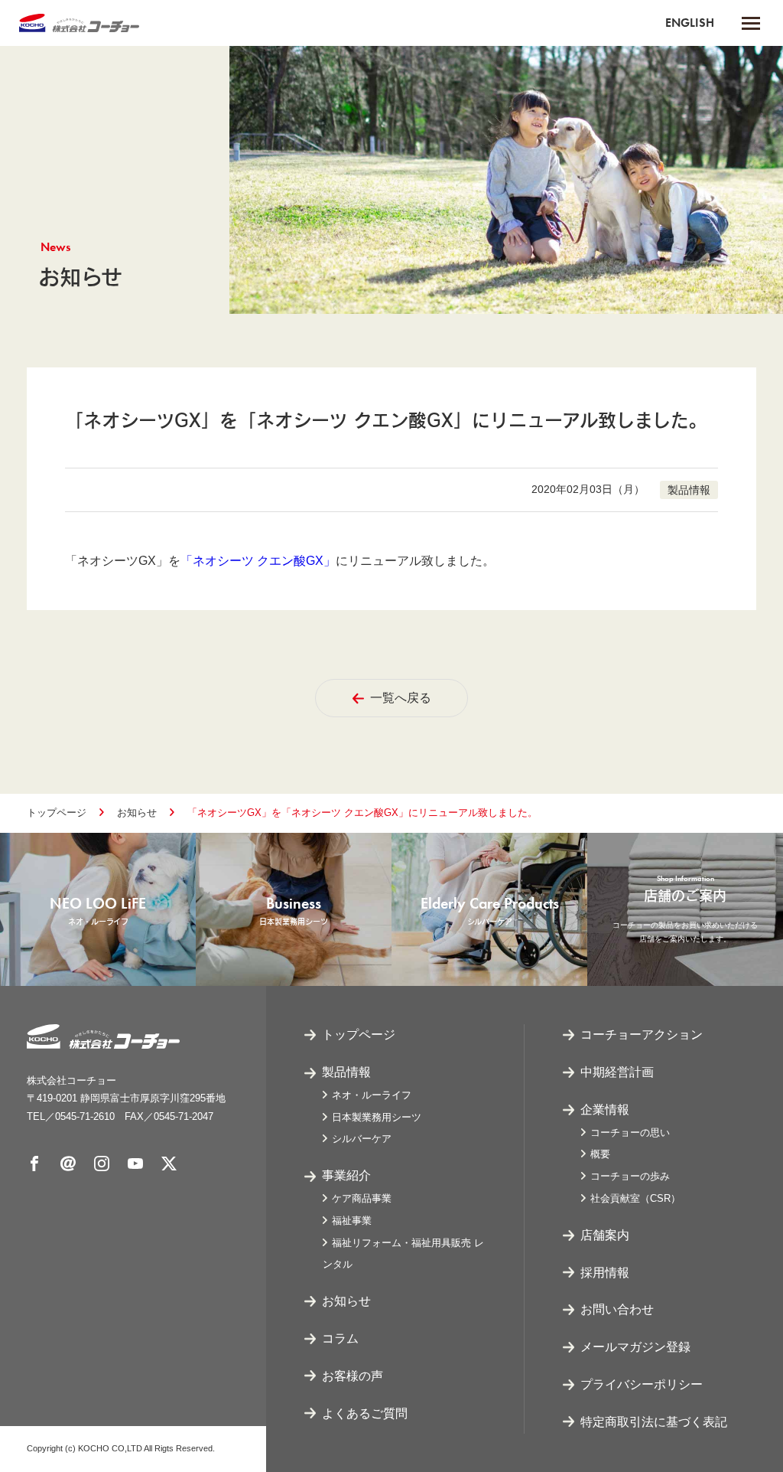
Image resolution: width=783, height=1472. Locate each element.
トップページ (56, 812)
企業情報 (604, 1109)
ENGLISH (689, 23)
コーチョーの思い (630, 1132)
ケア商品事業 (362, 1198)
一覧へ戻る (400, 697)
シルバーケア (362, 1138)
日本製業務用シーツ (376, 1117)
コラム (340, 1338)
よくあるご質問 (365, 1413)
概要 (600, 1154)
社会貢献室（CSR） (635, 1198)
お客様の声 (352, 1375)
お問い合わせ (617, 1309)
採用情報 (604, 1272)
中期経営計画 (617, 1072)
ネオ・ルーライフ (371, 1095)
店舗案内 (604, 1235)
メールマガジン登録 (635, 1346)
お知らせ (137, 812)
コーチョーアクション (641, 1034)
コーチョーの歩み (630, 1176)
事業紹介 (346, 1175)
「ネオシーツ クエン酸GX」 (258, 560)
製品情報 (346, 1072)
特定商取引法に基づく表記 (653, 1421)
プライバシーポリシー (641, 1384)
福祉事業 (352, 1220)
